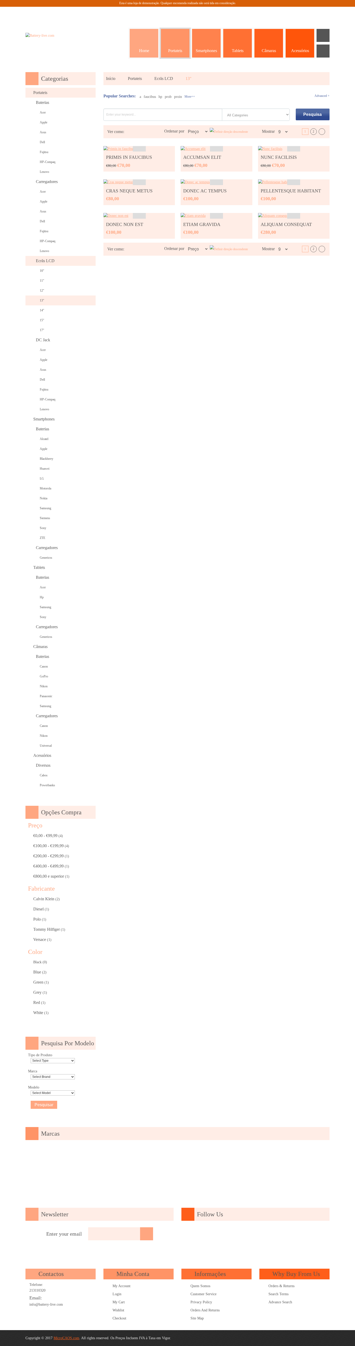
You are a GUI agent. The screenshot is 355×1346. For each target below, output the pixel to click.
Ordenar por (174, 131)
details (139, 148)
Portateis (135, 78)
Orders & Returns (281, 1286)
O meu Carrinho (297, 13)
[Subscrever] (146, 1233)
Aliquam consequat (286, 224)
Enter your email (64, 1234)
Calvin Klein (43, 899)
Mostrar (268, 131)
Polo (37, 919)
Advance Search (280, 1302)
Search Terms (278, 1294)
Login (117, 1294)
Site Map (197, 1318)
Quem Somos (200, 1286)
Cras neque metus (129, 190)
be (284, 1234)
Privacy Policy (201, 1302)
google (225, 1234)
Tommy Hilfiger (46, 929)
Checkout (119, 1318)
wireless (299, 1234)
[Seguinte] (322, 131)
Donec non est (124, 224)
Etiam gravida (201, 224)
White (38, 1012)
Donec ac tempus (205, 190)
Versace (39, 939)
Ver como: (115, 131)
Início (110, 78)
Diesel (38, 909)
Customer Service (203, 1294)
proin (178, 97)
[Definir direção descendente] (228, 132)
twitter (240, 1234)
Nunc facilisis (279, 157)
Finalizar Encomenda (310, 13)
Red (36, 1002)
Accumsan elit (202, 157)
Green (38, 982)
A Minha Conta (271, 13)
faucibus (150, 97)
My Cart (119, 1302)
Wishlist (118, 1310)
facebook (210, 1234)
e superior (48, 876)
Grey (37, 992)
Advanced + (322, 96)
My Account (121, 1286)
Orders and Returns (205, 1310)
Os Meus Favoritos (284, 13)
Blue (37, 972)
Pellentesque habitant (291, 190)
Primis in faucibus (129, 157)
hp (160, 97)
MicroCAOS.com (66, 1338)
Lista (136, 132)
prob (168, 97)
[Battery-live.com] (55, 36)
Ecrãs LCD (163, 78)
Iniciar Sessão (323, 13)
